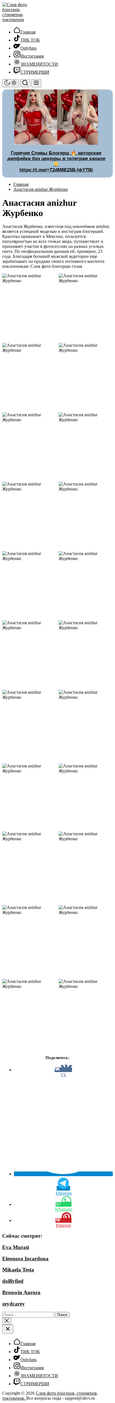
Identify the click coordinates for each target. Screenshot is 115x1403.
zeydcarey (13, 1304)
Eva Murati (15, 1247)
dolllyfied (12, 1281)
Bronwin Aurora (21, 1292)
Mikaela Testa (18, 1270)
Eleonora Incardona (25, 1258)
